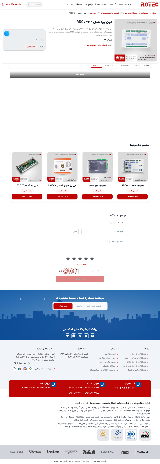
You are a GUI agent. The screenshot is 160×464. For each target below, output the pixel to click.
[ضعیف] (92, 259)
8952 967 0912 (43, 388)
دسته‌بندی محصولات (126, 4)
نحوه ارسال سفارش (107, 358)
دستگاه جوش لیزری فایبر (135, 358)
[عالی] (68, 259)
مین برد (93, 13)
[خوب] (74, 259)
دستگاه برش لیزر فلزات (136, 362)
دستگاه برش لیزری (130, 13)
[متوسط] (80, 259)
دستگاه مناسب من (74, 4)
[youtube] (92, 335)
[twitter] (67, 335)
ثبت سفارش (110, 354)
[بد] (86, 259)
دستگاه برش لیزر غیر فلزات (134, 366)
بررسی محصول (132, 196)
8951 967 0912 (28, 388)
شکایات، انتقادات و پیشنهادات (103, 370)
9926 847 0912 (76, 393)
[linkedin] (86, 335)
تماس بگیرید (31, 46)
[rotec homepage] (149, 4)
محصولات (144, 13)
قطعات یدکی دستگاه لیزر (109, 13)
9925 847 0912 (92, 393)
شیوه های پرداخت (108, 362)
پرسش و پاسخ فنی (92, 4)
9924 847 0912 (76, 388)
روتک (154, 13)
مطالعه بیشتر (80, 74)
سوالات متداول (109, 366)
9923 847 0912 (92, 388)
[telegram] (80, 335)
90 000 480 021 (21, 363)
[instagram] (73, 335)
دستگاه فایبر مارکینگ (137, 370)
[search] (28, 4)
